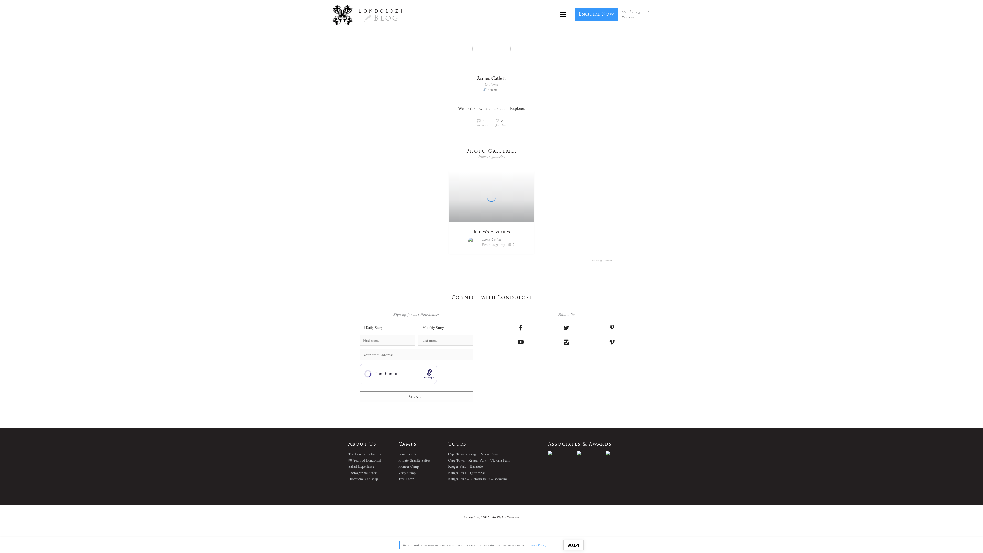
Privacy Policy (536, 545)
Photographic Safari (362, 472)
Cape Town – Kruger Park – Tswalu (474, 454)
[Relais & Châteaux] (620, 453)
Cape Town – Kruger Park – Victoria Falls (479, 460)
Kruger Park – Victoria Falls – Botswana (477, 478)
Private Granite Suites (414, 460)
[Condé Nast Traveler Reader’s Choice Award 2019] (562, 453)
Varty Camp (407, 472)
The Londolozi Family (364, 454)
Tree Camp (406, 478)
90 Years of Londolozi (364, 460)
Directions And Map (363, 478)
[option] (562, 453)
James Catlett (491, 239)
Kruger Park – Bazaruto (465, 466)
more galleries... (603, 260)
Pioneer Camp (408, 466)
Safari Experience (361, 466)
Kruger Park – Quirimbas (466, 472)
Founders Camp (409, 454)
